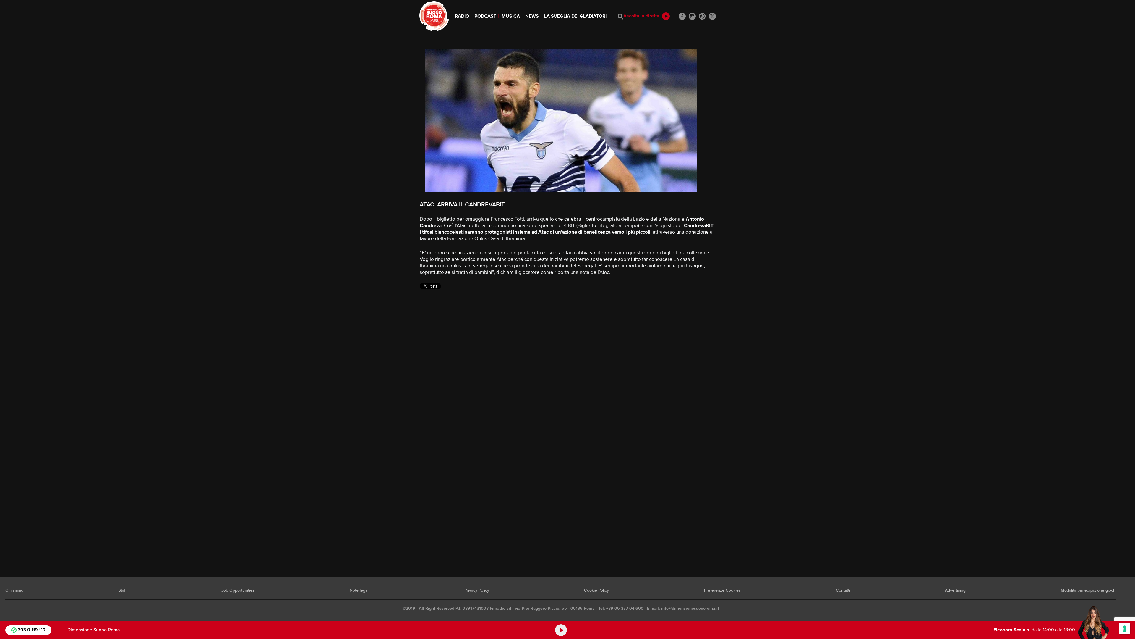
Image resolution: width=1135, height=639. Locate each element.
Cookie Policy (596, 590)
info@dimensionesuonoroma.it (690, 608)
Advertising (955, 590)
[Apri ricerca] (620, 16)
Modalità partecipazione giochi (1088, 590)
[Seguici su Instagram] (692, 16)
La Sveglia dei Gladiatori (575, 16)
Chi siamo (14, 590)
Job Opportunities (237, 590)
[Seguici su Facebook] (682, 16)
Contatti (843, 590)
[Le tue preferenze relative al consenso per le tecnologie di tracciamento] (1124, 628)
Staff (123, 590)
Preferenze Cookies (722, 590)
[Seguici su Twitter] (712, 16)
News (532, 16)
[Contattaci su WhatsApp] (702, 16)
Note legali (359, 590)
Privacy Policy (476, 590)
